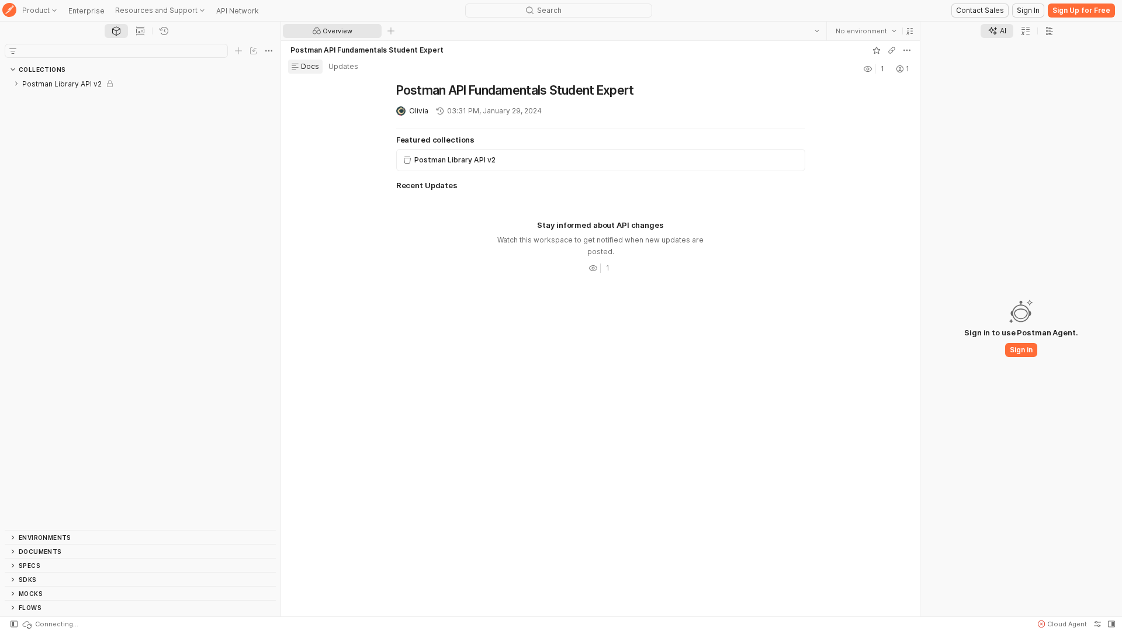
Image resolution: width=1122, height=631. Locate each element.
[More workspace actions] (907, 50)
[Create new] (238, 51)
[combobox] (866, 31)
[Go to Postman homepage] (9, 11)
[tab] (116, 31)
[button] (910, 31)
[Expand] (16, 83)
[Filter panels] (13, 51)
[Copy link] (892, 50)
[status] (49, 624)
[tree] (140, 303)
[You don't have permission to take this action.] (391, 31)
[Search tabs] (817, 31)
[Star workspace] (876, 50)
